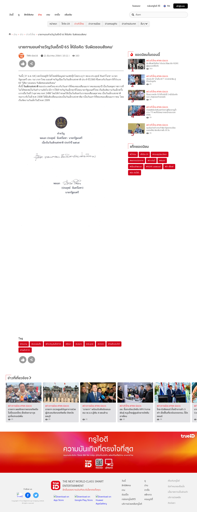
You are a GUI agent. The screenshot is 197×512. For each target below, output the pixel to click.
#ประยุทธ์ (89, 344)
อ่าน (40, 14)
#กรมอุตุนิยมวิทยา (159, 154)
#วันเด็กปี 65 (25, 350)
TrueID (18, 6)
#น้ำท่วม (133, 154)
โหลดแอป (136, 5)
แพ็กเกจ (148, 494)
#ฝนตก (162, 160)
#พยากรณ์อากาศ (136, 160)
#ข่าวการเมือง (14, 405)
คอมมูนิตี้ (148, 499)
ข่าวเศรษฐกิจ (111, 23)
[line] (20, 495)
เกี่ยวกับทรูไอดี (174, 480)
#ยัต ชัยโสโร (134, 172)
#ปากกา (101, 344)
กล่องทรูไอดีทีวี (129, 499)
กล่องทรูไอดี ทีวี (153, 5)
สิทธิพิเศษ (28, 14)
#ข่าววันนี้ (151, 160)
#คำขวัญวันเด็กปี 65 (53, 344)
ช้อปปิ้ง (125, 494)
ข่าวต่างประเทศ (129, 23)
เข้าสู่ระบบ (180, 6)
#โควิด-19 (144, 154)
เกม (48, 14)
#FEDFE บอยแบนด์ (153, 166)
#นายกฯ (79, 344)
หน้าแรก (53, 23)
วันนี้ (11, 14)
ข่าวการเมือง (94, 23)
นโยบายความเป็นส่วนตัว (178, 492)
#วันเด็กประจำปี (114, 344)
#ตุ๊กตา (68, 344)
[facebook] (28, 495)
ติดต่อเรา (171, 503)
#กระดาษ (23, 344)
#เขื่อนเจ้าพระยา (136, 166)
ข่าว (21, 34)
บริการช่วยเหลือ (174, 497)
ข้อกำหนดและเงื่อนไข (176, 486)
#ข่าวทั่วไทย (151, 60)
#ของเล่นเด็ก (36, 344)
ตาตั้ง (57, 14)
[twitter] (36, 495)
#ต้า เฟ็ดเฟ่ (169, 166)
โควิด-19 (66, 23)
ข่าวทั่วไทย (79, 23)
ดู (18, 14)
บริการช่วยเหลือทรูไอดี (132, 504)
